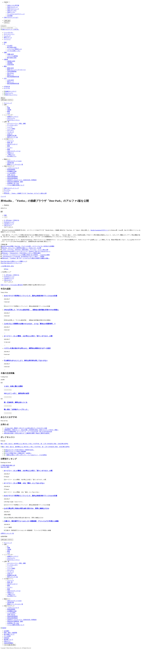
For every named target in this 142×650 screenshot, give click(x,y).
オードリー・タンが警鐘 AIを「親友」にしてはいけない (24, 483)
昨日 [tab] (5, 467)
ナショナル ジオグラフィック (16, 14)
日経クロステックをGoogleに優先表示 (12, 285)
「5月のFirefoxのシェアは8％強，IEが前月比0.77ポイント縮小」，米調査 (22, 256)
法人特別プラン (11, 156)
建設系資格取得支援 (13, 76)
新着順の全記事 (11, 135)
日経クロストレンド (13, 9)
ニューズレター (8, 32)
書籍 (8, 146)
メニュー (3, 26)
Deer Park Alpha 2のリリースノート (11, 263)
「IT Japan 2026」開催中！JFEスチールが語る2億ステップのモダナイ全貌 (25, 428)
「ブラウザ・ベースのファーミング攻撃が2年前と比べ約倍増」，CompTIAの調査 (25, 255)
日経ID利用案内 (8, 643)
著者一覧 (9, 142)
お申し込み (7, 20)
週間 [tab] (8, 467)
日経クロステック (12, 7)
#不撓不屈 (7, 86)
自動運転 (9, 63)
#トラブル (7, 88)
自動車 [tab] (7, 465)
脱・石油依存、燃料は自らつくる (15, 402)
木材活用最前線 (11, 71)
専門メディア (8, 37)
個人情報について (9, 634)
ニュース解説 (11, 128)
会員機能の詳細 (11, 171)
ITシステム (7, 190)
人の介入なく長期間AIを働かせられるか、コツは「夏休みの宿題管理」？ (30, 324)
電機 (5, 52)
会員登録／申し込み (13, 183)
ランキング (7, 36)
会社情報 (9, 15)
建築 (5, 66)
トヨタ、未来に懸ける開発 (13, 386)
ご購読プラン (11, 154)
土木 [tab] (13, 465)
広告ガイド (7, 641)
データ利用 (7, 636)
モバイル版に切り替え (10, 644)
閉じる (3, 98)
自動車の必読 (11, 61)
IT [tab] (1, 465)
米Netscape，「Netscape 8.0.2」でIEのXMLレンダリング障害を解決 (21, 253)
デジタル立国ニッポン (13, 50)
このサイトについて (13, 168)
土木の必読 (10, 80)
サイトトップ (8, 103)
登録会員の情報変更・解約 (15, 181)
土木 (5, 78)
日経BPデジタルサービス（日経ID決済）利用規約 (22, 180)
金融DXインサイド (12, 116)
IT (4, 44)
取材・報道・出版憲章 (10, 632)
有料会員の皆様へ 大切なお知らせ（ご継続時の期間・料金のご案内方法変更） (27, 433)
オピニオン (10, 130)
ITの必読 (9, 45)
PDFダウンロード (12, 144)
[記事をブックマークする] (4, 345)
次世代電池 (10, 64)
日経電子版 (10, 162)
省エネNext (10, 73)
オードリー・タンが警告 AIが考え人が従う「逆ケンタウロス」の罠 (28, 336)
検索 (8, 149)
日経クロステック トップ (11, 188)
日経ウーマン (11, 12)
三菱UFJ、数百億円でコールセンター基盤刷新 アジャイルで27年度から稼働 (31, 521)
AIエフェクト (11, 118)
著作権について (8, 639)
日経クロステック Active (14, 161)
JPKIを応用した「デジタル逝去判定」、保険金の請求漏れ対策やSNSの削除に (31, 310)
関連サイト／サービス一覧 (15, 164)
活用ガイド (10, 152)
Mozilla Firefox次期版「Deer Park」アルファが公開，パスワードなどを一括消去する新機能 (27, 246)
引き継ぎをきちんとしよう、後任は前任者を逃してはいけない (26, 360)
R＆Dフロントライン (13, 120)
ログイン (7, 22)
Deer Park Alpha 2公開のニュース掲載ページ (14, 261)
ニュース (9, 127)
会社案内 (6, 631)
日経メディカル (11, 10)
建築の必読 (10, 68)
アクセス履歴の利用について (15, 185)
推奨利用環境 (11, 169)
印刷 (5, 215)
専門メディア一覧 (12, 137)
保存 (6, 217)
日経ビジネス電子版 (13, 5)
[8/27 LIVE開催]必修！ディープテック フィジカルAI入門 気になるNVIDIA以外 (28, 431)
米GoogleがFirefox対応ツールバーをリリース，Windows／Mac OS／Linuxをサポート (25, 251)
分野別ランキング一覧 (7, 533)
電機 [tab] (3, 465)
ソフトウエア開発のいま (14, 49)
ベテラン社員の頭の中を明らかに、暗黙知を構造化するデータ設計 (27, 348)
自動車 (6, 59)
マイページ (7, 39)
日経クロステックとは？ (11, 17)
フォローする (8, 389)
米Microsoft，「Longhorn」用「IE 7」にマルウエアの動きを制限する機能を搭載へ (25, 258)
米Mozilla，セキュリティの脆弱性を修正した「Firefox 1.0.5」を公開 (21, 248)
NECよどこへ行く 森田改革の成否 (16, 393)
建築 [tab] (10, 465)
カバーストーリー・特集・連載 (16, 123)
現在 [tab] (2, 467)
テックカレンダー (12, 125)
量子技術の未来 (11, 47)
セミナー (9, 147)
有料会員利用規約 (12, 178)
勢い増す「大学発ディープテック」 (16, 409)
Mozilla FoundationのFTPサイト (99, 230)
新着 (5, 42)
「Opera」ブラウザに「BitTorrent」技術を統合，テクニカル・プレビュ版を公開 (24, 249)
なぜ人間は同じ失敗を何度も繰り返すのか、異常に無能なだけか (26, 508)
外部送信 (6, 638)
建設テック (10, 75)
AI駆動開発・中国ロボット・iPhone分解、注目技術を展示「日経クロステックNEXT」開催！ (31, 430)
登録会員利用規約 (12, 176)
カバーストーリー (9, 34)
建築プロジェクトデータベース (16, 69)
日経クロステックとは (13, 151)
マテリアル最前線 (12, 56)
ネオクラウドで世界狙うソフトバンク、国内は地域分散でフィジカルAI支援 (30, 296)
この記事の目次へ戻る (7, 266)
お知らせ (9, 134)
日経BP (6, 2)
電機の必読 (10, 54)
